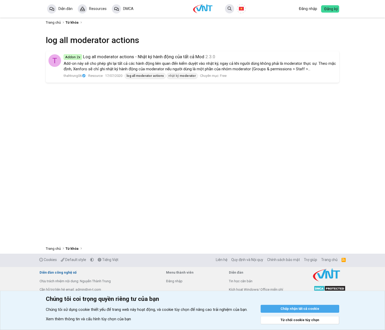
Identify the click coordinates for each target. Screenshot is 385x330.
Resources (98, 9)
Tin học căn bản (240, 281)
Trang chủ (329, 260)
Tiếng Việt (109, 260)
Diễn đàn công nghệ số (58, 272)
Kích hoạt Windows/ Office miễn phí (256, 289)
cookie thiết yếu (92, 309)
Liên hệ (221, 260)
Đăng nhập (174, 281)
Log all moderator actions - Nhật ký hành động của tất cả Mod (134, 56)
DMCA (128, 9)
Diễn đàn (65, 9)
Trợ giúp (310, 260)
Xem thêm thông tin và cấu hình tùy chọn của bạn (88, 319)
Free (223, 76)
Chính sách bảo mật (283, 260)
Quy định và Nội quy (247, 260)
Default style (75, 260)
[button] (92, 259)
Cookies (50, 260)
